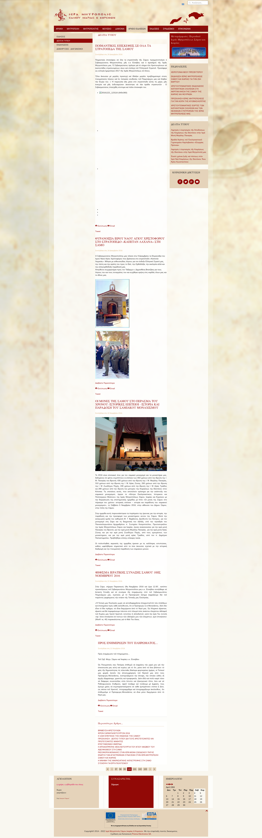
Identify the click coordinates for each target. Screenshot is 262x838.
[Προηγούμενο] (112, 769)
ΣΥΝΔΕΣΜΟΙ (168, 28)
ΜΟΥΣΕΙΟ (106, 28)
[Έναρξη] (107, 769)
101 (134, 769)
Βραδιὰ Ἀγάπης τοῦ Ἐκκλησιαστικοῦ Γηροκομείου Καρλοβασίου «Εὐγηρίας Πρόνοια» (187, 142)
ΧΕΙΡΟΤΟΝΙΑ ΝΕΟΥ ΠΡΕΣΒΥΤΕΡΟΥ (187, 72)
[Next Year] (170, 784)
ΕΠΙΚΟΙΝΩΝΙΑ (184, 28)
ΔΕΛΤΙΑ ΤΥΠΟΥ (63, 41)
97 (116, 769)
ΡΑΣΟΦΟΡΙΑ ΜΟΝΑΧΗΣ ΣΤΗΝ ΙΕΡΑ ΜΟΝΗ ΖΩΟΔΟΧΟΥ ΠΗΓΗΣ (126, 752)
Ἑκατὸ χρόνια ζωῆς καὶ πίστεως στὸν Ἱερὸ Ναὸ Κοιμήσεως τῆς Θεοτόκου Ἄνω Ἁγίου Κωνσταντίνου (188, 159)
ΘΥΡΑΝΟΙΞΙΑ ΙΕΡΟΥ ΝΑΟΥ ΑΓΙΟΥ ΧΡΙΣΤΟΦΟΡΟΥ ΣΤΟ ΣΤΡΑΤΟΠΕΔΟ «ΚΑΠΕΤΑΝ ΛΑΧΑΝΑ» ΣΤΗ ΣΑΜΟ (130, 241)
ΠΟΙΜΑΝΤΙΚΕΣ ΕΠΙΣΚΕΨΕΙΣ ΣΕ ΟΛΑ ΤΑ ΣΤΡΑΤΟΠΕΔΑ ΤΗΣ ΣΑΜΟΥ (123, 47)
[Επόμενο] (150, 769)
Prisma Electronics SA (141, 834)
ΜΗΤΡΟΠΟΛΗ (73, 28)
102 (140, 769)
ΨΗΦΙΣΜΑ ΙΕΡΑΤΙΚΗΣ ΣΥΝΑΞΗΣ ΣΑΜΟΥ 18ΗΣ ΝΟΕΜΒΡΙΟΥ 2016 (128, 574)
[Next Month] (172, 784)
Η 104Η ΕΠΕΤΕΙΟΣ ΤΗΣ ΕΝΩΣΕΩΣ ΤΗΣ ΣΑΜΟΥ (119, 736)
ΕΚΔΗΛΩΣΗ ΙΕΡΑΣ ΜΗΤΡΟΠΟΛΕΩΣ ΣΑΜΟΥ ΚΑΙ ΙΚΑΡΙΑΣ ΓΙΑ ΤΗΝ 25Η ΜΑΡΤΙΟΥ (187, 79)
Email (112, 226)
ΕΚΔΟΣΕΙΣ (154, 28)
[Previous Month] (168, 784)
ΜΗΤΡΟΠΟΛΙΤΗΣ (90, 28)
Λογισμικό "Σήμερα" (64, 798)
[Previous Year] (167, 784)
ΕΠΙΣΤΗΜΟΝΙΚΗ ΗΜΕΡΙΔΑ (110, 744)
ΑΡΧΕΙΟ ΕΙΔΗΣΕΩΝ (137, 28)
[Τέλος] (154, 769)
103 (145, 769)
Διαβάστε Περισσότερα (105, 383)
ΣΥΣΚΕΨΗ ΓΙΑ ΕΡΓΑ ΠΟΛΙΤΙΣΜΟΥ (113, 763)
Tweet (97, 231)
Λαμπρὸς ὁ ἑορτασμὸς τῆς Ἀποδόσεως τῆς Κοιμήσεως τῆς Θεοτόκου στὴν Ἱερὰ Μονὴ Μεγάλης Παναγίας (188, 133)
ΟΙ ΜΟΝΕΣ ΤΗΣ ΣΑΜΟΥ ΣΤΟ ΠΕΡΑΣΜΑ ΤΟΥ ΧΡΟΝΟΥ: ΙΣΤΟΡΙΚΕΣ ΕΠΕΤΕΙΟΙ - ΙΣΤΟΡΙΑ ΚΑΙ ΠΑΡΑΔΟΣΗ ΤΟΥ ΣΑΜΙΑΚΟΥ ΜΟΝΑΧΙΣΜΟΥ (127, 404)
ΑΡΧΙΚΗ (59, 28)
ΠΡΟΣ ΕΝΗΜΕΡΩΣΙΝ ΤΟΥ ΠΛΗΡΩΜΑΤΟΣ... (128, 643)
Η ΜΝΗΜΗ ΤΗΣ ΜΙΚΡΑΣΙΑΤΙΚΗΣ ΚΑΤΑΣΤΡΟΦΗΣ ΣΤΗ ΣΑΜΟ (124, 760)
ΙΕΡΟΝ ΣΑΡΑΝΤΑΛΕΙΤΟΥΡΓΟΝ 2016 (114, 733)
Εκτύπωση (102, 226)
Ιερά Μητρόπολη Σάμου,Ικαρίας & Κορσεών (124, 831)
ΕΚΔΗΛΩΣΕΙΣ (63, 45)
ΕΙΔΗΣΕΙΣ (61, 37)
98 (120, 769)
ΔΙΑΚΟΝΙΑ (119, 28)
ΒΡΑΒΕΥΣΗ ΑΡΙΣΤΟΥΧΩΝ (109, 730)
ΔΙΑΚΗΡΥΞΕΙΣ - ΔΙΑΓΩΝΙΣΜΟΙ (70, 49)
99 (124, 769)
